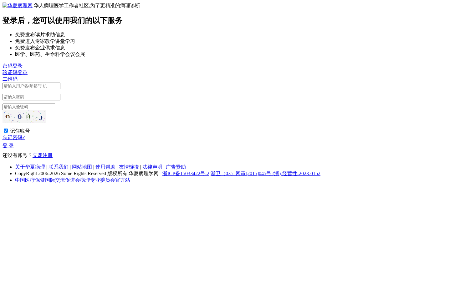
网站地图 (82, 167)
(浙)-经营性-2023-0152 (296, 173)
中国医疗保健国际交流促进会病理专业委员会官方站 (72, 180)
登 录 (8, 145)
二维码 (10, 79)
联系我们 (59, 167)
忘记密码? (14, 137)
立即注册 (43, 155)
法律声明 (152, 167)
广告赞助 (176, 167)
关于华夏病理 (30, 167)
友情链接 (129, 167)
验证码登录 (15, 72)
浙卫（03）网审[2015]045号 (242, 173)
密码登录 (13, 65)
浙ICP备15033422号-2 (185, 173)
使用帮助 (105, 167)
